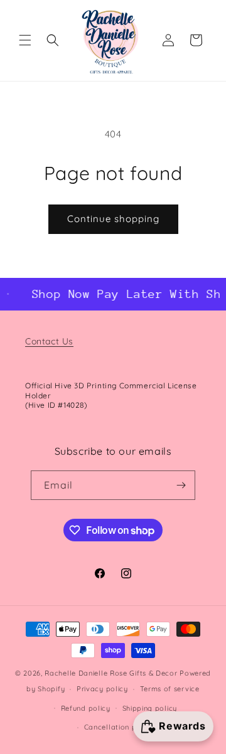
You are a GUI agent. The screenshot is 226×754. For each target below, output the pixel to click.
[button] (25, 40)
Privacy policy (102, 688)
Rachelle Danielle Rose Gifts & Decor (111, 673)
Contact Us (49, 341)
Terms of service (170, 688)
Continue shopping (113, 219)
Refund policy (85, 708)
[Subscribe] (181, 485)
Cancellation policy (119, 727)
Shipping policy (150, 708)
